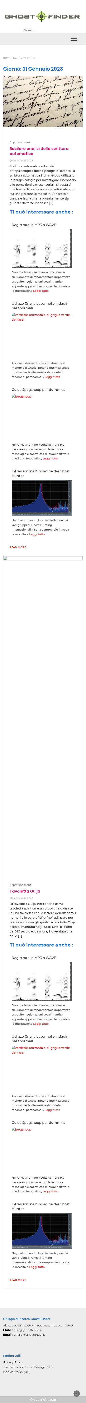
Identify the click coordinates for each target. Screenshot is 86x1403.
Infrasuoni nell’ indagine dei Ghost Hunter (41, 473)
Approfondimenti (21, 142)
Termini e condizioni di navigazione (28, 1367)
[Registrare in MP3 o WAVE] (42, 248)
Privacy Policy (13, 1362)
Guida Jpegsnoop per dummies (38, 390)
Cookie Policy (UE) (16, 1372)
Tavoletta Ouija (25, 891)
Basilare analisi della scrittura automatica (39, 151)
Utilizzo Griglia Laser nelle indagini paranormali (40, 306)
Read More (18, 547)
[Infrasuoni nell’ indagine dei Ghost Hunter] (42, 498)
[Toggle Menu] (74, 39)
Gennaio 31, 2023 (22, 160)
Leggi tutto (41, 290)
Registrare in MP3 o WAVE (34, 225)
